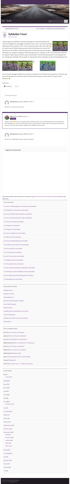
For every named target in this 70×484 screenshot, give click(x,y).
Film (5, 398)
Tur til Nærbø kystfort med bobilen (13, 260)
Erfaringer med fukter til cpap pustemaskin (16, 318)
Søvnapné (6, 460)
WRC (6, 443)
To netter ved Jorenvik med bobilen (14, 221)
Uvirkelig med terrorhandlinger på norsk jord (16, 311)
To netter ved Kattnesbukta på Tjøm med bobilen (18, 218)
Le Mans (7, 440)
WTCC (7, 446)
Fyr (4, 408)
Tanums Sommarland (9, 314)
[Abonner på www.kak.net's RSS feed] (3, 2)
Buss (5, 388)
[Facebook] (6, 2)
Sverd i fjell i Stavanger (10, 304)
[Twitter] (9, 2)
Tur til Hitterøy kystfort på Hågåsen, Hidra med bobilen (19, 271)
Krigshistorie (7, 425)
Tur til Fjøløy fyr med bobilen (12, 225)
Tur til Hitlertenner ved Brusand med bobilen (16, 244)
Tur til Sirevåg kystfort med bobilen (14, 264)
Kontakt (9, 21)
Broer (5, 384)
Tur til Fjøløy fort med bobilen (12, 229)
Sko (5, 457)
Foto (5, 401)
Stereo (5, 464)
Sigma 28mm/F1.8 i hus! (12, 28)
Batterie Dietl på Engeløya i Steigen (14, 300)
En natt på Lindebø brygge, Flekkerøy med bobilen (18, 214)
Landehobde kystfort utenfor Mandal (19, 356)
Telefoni (6, 467)
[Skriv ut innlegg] (66, 37)
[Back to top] (66, 480)
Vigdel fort (13, 360)
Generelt (6, 411)
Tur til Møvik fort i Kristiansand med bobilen (16, 210)
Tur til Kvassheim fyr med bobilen (13, 248)
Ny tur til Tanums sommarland (15, 332)
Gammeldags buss (9, 297)
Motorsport (7, 432)
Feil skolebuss (7, 321)
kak (10, 37)
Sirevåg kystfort (8, 290)
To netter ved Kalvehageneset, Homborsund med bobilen (20, 206)
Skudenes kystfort (9, 293)
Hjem (3, 21)
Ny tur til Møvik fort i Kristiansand (17, 339)
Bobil (5, 381)
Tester (7, 377)
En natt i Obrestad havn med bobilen (14, 256)
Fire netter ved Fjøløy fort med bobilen (14, 233)
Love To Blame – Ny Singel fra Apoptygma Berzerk (50, 28)
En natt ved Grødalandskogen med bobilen (16, 241)
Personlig (14, 37)
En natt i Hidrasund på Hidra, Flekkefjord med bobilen (18, 275)
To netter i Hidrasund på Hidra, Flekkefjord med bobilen (19, 267)
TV (4, 470)
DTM (6, 434)
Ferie (5, 394)
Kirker (5, 418)
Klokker (6, 422)
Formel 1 (7, 437)
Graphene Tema (13, 481)
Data (5, 391)
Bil (4, 374)
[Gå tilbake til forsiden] (35, 11)
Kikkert (6, 415)
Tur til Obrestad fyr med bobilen (13, 252)
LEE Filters (6, 429)
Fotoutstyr (8, 404)
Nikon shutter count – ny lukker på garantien (20, 363)
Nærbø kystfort (8, 307)
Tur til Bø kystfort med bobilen (12, 237)
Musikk (6, 450)
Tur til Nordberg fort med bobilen (13, 279)
